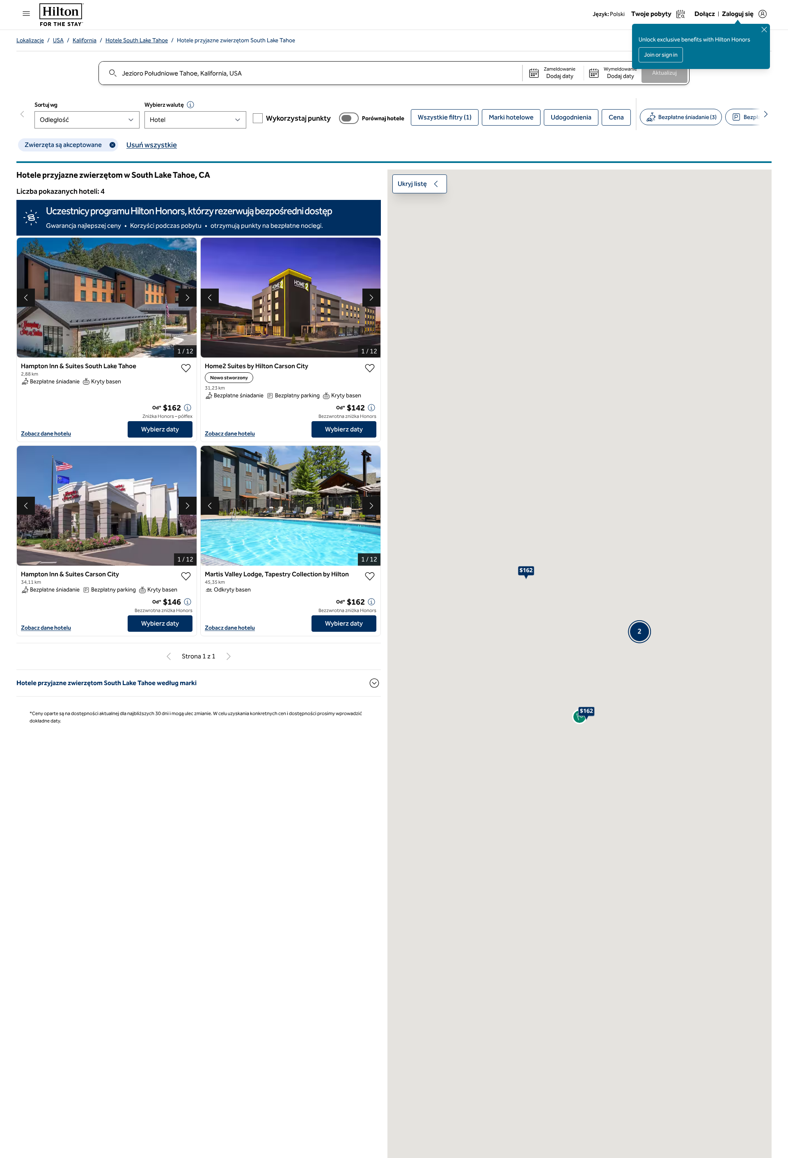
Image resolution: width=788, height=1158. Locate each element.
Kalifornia (84, 40)
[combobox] (310, 73)
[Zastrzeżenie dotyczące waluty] (190, 105)
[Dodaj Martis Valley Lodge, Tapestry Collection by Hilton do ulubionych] (369, 576)
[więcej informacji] (187, 408)
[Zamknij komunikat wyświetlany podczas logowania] (764, 29)
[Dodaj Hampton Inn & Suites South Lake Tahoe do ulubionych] (185, 368)
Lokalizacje (30, 40)
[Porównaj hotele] (349, 118)
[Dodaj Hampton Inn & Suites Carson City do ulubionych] (185, 576)
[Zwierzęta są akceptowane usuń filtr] (112, 145)
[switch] (349, 118)
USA (58, 40)
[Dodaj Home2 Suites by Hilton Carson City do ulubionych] (369, 368)
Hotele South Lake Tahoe (136, 40)
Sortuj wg (45, 104)
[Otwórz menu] (26, 13)
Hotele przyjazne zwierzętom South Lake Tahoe (236, 40)
